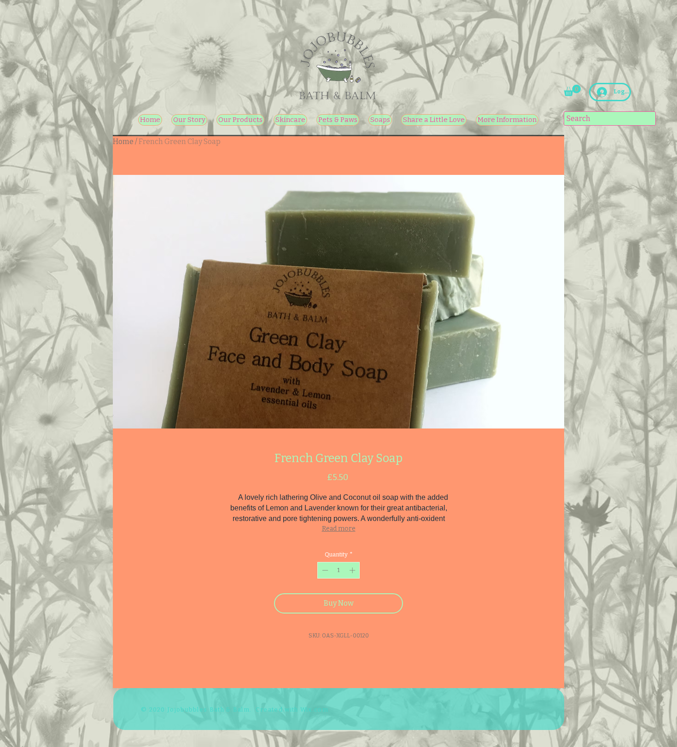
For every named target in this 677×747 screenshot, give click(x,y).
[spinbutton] (339, 570)
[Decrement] (324, 570)
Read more (339, 529)
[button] (572, 90)
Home (123, 141)
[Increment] (353, 570)
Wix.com (314, 709)
